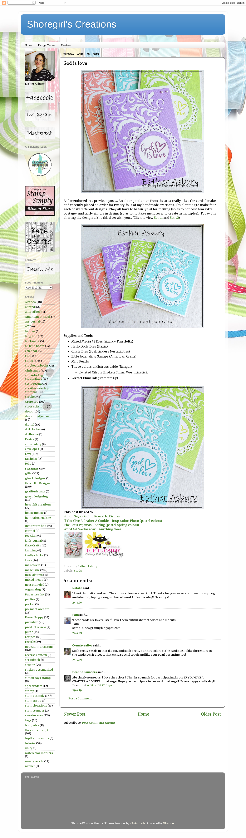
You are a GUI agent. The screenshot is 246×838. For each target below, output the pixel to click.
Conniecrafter (82, 645)
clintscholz (137, 823)
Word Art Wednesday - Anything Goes (92, 529)
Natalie (77, 588)
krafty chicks (34, 555)
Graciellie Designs (37, 483)
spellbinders (33, 686)
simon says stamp (38, 678)
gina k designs (35, 478)
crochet (30, 396)
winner (30, 766)
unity (28, 748)
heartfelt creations (38, 504)
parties (30, 599)
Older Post (211, 714)
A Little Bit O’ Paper (100, 685)
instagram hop (35, 526)
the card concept (36, 730)
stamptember (34, 710)
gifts (28, 473)
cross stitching (35, 406)
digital (29, 424)
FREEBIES (32, 468)
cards (78, 570)
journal (30, 531)
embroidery (33, 444)
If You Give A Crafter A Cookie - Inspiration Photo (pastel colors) (113, 521)
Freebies (66, 45)
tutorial (30, 743)
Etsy (28, 454)
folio (28, 463)
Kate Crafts (33, 545)
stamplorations (36, 705)
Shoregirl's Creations (71, 24)
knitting (31, 550)
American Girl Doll (38, 316)
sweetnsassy (34, 715)
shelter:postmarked (39, 669)
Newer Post (74, 714)
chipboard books (37, 365)
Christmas (32, 370)
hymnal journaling (38, 518)
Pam (75, 615)
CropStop (31, 401)
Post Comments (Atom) (98, 722)
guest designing (36, 496)
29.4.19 (77, 690)
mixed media (34, 579)
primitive (31, 622)
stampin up (33, 700)
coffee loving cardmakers (34, 377)
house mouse (34, 513)
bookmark (32, 341)
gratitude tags (35, 491)
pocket (30, 604)
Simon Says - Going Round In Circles (92, 516)
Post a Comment (80, 698)
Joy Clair (31, 535)
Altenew (30, 302)
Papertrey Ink (34, 594)
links (28, 560)
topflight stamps (37, 738)
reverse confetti (36, 655)
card (28, 355)
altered (30, 307)
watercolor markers (39, 753)
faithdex (31, 459)
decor (29, 411)
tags (28, 720)
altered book (33, 311)
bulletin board (34, 346)
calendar (31, 351)
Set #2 (174, 217)
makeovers (33, 565)
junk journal (33, 540)
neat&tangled (34, 584)
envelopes (32, 449)
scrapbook (32, 660)
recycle (30, 641)
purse (29, 632)
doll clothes (33, 429)
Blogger (168, 823)
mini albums (34, 575)
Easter (29, 439)
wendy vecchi (34, 761)
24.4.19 (77, 602)
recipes (30, 637)
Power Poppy (34, 617)
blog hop (31, 336)
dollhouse (31, 434)
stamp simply (34, 696)
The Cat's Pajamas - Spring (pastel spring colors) (101, 525)
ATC (28, 326)
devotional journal (37, 416)
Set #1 (158, 217)
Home (28, 45)
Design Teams (46, 45)
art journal (32, 321)
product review (35, 627)
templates (32, 725)
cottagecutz (33, 383)
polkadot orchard (37, 609)
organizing (33, 589)
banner (30, 331)
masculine (32, 570)
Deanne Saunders (84, 672)
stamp (29, 691)
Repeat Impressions (39, 646)
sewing (30, 665)
